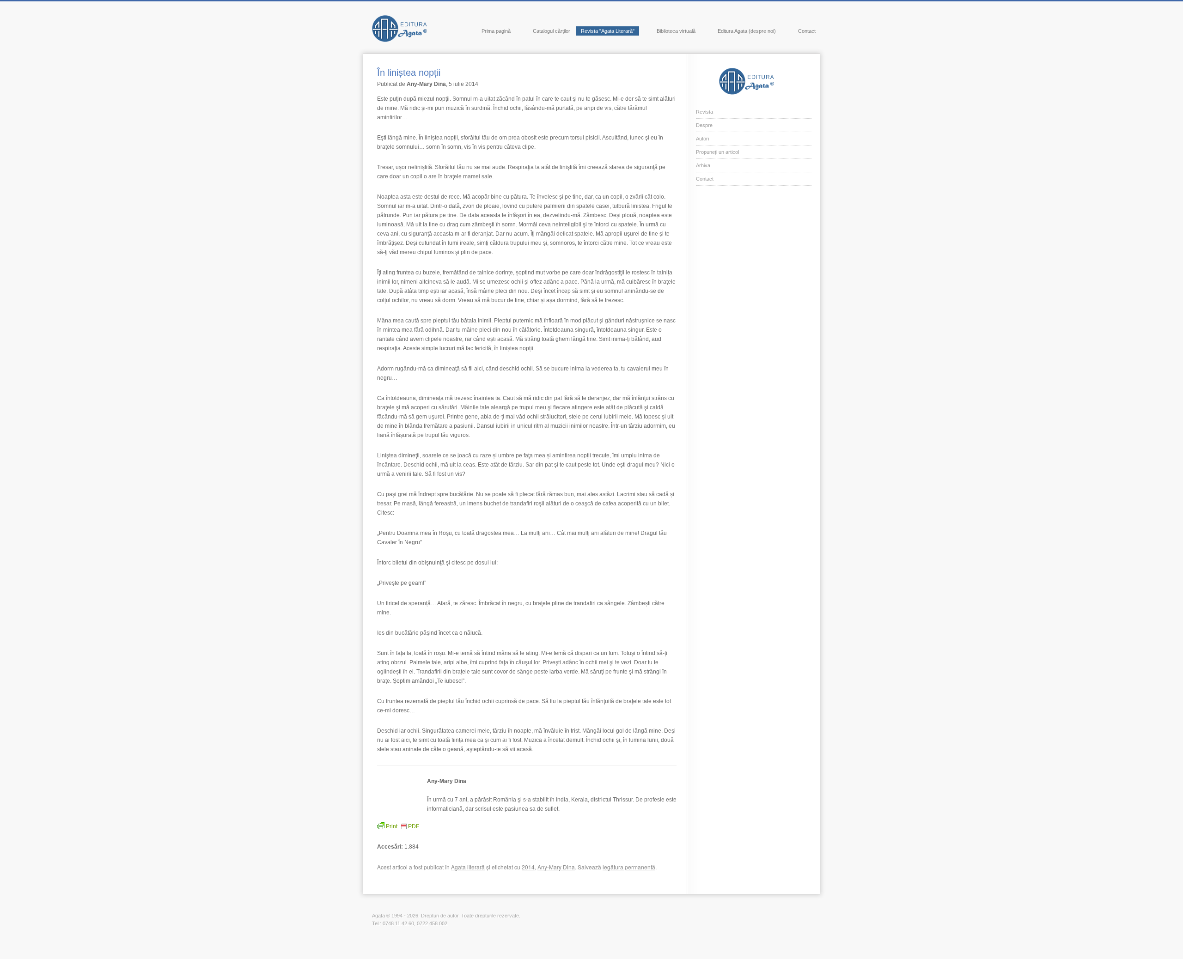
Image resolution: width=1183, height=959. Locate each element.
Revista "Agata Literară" (607, 31)
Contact (807, 31)
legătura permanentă (629, 867)
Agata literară (468, 867)
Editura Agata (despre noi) (747, 31)
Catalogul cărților (551, 31)
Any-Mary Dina (556, 867)
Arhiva (703, 165)
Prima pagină (496, 31)
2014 (528, 867)
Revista (704, 112)
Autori (702, 138)
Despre (704, 125)
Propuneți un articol (717, 152)
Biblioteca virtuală (676, 31)
